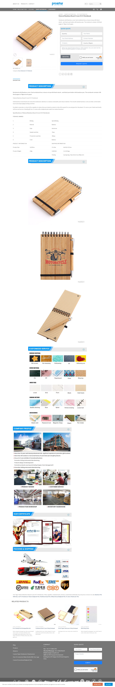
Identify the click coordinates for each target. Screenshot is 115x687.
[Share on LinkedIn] (71, 74)
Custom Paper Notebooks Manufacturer (24, 654)
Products (24, 4)
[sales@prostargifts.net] (94, 9)
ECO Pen (31, 9)
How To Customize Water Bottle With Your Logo (26, 657)
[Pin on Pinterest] (68, 74)
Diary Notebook (41, 9)
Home (61, 14)
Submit (88, 662)
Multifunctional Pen (45, 596)
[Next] (53, 35)
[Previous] (15, 35)
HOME (14, 9)
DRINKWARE (51, 9)
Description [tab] (16, 80)
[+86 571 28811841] (97, 9)
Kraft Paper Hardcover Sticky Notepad (68, 628)
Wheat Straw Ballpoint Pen (58, 596)
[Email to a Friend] (65, 74)
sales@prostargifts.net (53, 652)
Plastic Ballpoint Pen (34, 596)
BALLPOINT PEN (22, 9)
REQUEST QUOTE (81, 63)
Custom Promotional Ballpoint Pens (22, 660)
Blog (14, 645)
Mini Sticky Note (85, 628)
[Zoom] (15, 54)
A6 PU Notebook (23, 596)
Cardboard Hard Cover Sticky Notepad (45, 628)
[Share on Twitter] (63, 74)
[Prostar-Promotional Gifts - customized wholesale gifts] (57, 4)
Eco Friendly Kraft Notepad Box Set (22, 628)
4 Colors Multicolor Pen (72, 596)
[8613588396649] (101, 9)
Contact (31, 4)
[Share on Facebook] (60, 74)
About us (16, 4)
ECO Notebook (29, 70)
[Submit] (100, 4)
